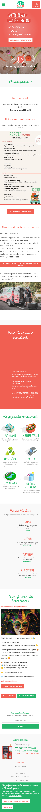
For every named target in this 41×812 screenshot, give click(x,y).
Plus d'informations (15, 796)
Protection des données (20, 780)
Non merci (8, 807)
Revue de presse (21, 773)
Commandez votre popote (20, 40)
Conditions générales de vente (20, 776)
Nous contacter (20, 766)
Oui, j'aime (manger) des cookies (16, 801)
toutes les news (27, 696)
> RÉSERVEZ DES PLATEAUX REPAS (20, 211)
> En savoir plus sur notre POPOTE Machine (27, 753)
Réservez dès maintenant (13, 686)
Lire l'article (10, 696)
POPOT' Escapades (20, 770)
